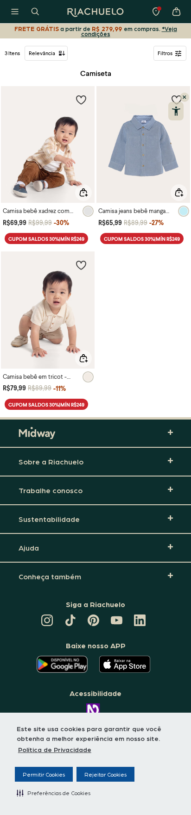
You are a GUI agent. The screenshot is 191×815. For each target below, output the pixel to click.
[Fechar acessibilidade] (184, 97)
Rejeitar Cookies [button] (105, 774)
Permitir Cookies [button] (44, 774)
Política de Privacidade (54, 749)
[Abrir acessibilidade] (176, 111)
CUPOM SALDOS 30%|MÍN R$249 (46, 239)
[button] (53, 792)
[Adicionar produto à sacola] (83, 192)
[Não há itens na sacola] (176, 11)
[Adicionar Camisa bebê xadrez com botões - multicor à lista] (81, 99)
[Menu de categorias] (15, 11)
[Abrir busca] (35, 11)
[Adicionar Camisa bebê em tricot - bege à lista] (81, 265)
